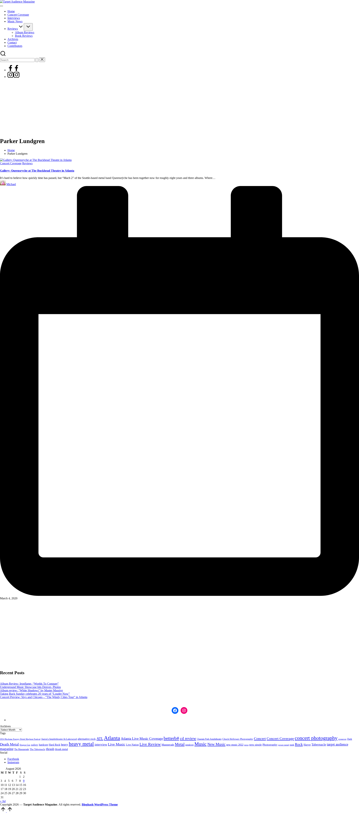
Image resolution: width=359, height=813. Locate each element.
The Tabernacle (37, 749)
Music (200, 744)
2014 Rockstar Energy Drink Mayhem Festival (20, 739)
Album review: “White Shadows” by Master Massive (31, 690)
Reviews (27, 163)
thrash (50, 749)
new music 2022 (234, 744)
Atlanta (112, 738)
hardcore (43, 744)
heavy (64, 744)
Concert (260, 738)
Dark (349, 739)
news (246, 745)
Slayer (307, 744)
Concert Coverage (11, 163)
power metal (283, 745)
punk (292, 745)
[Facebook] (13, 70)
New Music (216, 744)
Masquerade (168, 744)
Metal (180, 744)
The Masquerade (21, 749)
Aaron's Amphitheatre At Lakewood (59, 739)
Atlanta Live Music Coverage (142, 739)
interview (101, 744)
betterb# (171, 738)
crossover (342, 739)
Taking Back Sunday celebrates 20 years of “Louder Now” (35, 693)
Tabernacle (319, 744)
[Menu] (1, 6)
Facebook (13, 759)
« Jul (3, 801)
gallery (34, 745)
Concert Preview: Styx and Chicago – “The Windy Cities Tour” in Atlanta (43, 697)
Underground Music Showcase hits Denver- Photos (30, 687)
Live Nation (132, 744)
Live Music (116, 744)
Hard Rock (54, 744)
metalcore (189, 745)
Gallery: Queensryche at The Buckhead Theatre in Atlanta (37, 170)
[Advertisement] (179, 107)
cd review (188, 738)
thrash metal (61, 749)
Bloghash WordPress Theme (100, 804)
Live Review (150, 744)
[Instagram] (13, 76)
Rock (299, 744)
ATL (99, 738)
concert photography (316, 738)
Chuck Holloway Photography (237, 739)
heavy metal (81, 744)
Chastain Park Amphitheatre (209, 739)
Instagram (13, 762)
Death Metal (9, 744)
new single (255, 744)
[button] (36, 60)
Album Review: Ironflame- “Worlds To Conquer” (29, 683)
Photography (270, 744)
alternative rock (87, 738)
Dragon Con (25, 745)
